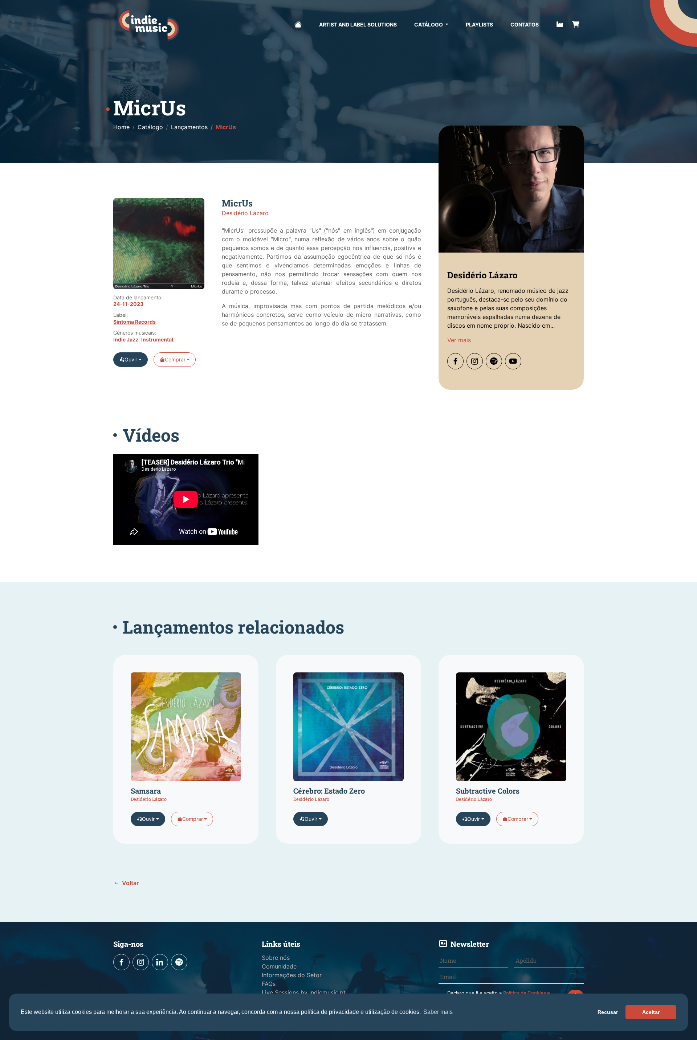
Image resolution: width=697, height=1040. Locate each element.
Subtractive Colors (487, 790)
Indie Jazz (125, 339)
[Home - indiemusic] (148, 25)
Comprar (175, 359)
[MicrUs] (158, 246)
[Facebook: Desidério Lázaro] (455, 361)
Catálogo (429, 24)
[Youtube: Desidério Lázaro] (513, 361)
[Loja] (575, 23)
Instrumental (157, 339)
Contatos (524, 24)
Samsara (146, 790)
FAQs (269, 983)
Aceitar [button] (651, 1012)
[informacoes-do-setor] (559, 23)
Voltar (130, 883)
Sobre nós (276, 957)
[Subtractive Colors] (511, 729)
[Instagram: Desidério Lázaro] (474, 361)
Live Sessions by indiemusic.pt (304, 992)
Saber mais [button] (438, 1012)
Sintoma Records (134, 321)
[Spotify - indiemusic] (179, 962)
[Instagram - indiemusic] (141, 962)
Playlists (479, 24)
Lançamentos (189, 127)
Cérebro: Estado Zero (329, 790)
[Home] (298, 23)
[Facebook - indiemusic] (121, 962)
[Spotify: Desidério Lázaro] (494, 361)
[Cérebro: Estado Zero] (348, 729)
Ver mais (459, 340)
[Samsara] (186, 729)
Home (121, 127)
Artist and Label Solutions (358, 24)
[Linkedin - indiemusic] (160, 962)
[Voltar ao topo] (667, 1001)
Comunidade (279, 966)
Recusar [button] (608, 1012)
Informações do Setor (292, 975)
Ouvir (131, 359)
